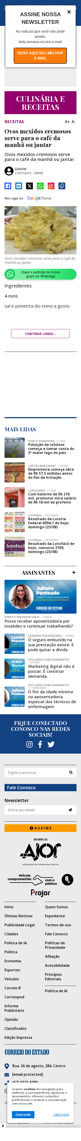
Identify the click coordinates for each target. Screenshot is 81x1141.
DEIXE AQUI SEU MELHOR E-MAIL (40, 55)
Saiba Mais (61, 1114)
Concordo (23, 1114)
